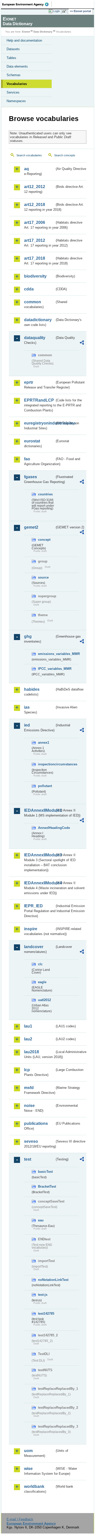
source (43, 577)
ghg (28, 636)
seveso (31, 1141)
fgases (30, 477)
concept (44, 539)
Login (56, 11)
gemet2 (31, 527)
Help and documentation (24, 40)
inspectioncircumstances (46, 764)
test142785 (46, 1313)
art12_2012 (34, 187)
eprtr (28, 382)
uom (28, 1451)
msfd (29, 1088)
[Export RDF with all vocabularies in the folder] (82, 343)
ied (27, 725)
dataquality (34, 338)
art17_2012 (34, 240)
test (27, 1159)
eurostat (32, 441)
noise (29, 1105)
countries (45, 494)
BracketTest (46, 1186)
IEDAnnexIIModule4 (39, 883)
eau (41, 1220)
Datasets (13, 49)
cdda (29, 289)
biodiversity (35, 276)
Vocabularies (17, 84)
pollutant (45, 786)
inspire (30, 929)
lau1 (28, 1026)
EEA (27, 4)
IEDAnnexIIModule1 (39, 810)
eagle (42, 982)
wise (28, 1468)
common (32, 302)
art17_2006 (34, 222)
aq (26, 169)
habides (32, 689)
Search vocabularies (29, 155)
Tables (11, 58)
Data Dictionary (42, 31)
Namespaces (16, 101)
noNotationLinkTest (46, 1280)
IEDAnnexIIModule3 (39, 855)
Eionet (26, 31)
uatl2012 (44, 1000)
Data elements (17, 66)
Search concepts (64, 155)
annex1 (43, 742)
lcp (27, 1070)
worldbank (34, 1486)
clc (40, 964)
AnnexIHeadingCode (46, 828)
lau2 (28, 1039)
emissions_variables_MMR (46, 654)
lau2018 (31, 1052)
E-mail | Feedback (20, 1519)
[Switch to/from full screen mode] (65, 11)
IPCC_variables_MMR (46, 669)
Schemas (14, 75)
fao (27, 459)
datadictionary (38, 320)
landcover (33, 947)
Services (13, 92)
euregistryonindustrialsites (39, 423)
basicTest (45, 1171)
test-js (42, 1295)
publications (36, 1123)
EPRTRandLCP (39, 400)
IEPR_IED (33, 906)
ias (27, 707)
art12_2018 (34, 204)
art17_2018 (34, 258)
